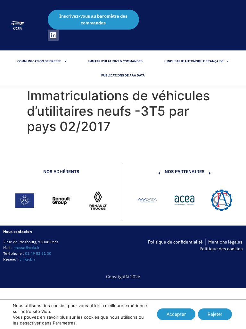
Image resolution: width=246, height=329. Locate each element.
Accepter (176, 314)
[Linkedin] (53, 35)
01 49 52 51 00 (38, 253)
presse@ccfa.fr (26, 247)
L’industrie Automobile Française (194, 61)
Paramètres (64, 322)
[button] (149, 201)
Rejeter (215, 314)
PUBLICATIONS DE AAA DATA (123, 75)
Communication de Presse (39, 61)
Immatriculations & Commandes (115, 61)
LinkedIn (27, 259)
